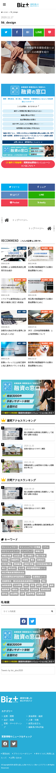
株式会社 (12, 568)
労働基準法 (15, 560)
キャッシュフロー (9, 547)
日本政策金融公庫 (43, 564)
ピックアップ (27, 551)
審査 (32, 560)
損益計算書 (29, 564)
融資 (52, 585)
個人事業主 (29, 556)
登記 (44, 581)
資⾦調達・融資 (35, 716)
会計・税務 (9, 720)
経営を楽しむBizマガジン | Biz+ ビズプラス (30, 765)
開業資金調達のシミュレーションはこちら (29, 164)
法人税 (21, 568)
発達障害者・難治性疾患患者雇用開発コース (20, 581)
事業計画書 (6, 556)
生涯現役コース (39, 577)
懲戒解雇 (17, 564)
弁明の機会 (6, 564)
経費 (45, 585)
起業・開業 (9, 716)
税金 (26, 585)
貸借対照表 (45, 589)
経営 (39, 585)
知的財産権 (6, 585)
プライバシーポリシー (22, 754)
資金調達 (14, 594)
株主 (4, 568)
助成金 (5, 560)
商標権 (25, 560)
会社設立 (17, 556)
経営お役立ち (34, 723)
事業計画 (39, 551)
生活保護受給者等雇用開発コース (16, 577)
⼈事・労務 (33, 720)
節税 (32, 585)
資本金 (5, 594)
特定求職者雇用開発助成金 (13, 572)
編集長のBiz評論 (36, 727)
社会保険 (17, 585)
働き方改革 (41, 556)
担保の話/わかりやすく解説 (34, 449)
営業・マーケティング (13, 725)
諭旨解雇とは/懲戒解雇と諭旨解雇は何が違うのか (39, 526)
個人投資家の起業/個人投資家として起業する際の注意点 (39, 433)
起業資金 (40, 594)
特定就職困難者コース (36, 568)
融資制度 (5, 589)
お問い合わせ (16, 758)
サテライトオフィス (10, 551)
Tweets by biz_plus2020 (12, 670)
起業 (22, 594)
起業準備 (30, 594)
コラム (46, 547)
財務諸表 (34, 589)
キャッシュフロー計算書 (30, 547)
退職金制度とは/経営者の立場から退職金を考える (39, 466)
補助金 (15, 589)
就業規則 (40, 560)
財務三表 (24, 589)
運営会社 (6, 754)
